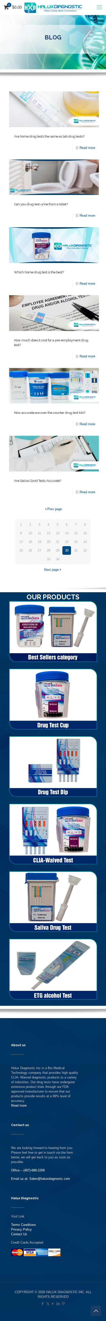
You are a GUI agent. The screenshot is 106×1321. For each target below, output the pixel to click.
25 (21, 550)
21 (57, 542)
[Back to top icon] (96, 1311)
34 (57, 559)
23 (76, 542)
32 (85, 550)
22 (67, 542)
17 (21, 542)
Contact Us (19, 1234)
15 (76, 533)
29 (57, 550)
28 (48, 550)
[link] (53, 632)
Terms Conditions (23, 1225)
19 (39, 542)
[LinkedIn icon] (58, 1304)
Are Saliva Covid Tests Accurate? (37, 481)
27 (39, 550)
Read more (87, 148)
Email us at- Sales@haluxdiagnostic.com (40, 1179)
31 (76, 550)
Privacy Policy (21, 1229)
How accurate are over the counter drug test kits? (49, 413)
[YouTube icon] (53, 1304)
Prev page (54, 509)
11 (39, 533)
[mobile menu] (99, 7)
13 (57, 533)
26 (30, 550)
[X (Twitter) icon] (48, 1304)
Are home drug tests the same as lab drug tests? (49, 136)
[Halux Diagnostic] (53, 7)
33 (48, 559)
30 (67, 550)
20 (48, 542)
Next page (51, 570)
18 (30, 542)
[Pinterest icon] (63, 1304)
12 (48, 533)
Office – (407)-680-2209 (28, 1170)
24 (85, 542)
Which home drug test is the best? (39, 272)
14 (67, 533)
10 (30, 533)
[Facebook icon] (43, 1304)
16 (85, 533)
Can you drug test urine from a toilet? (41, 204)
